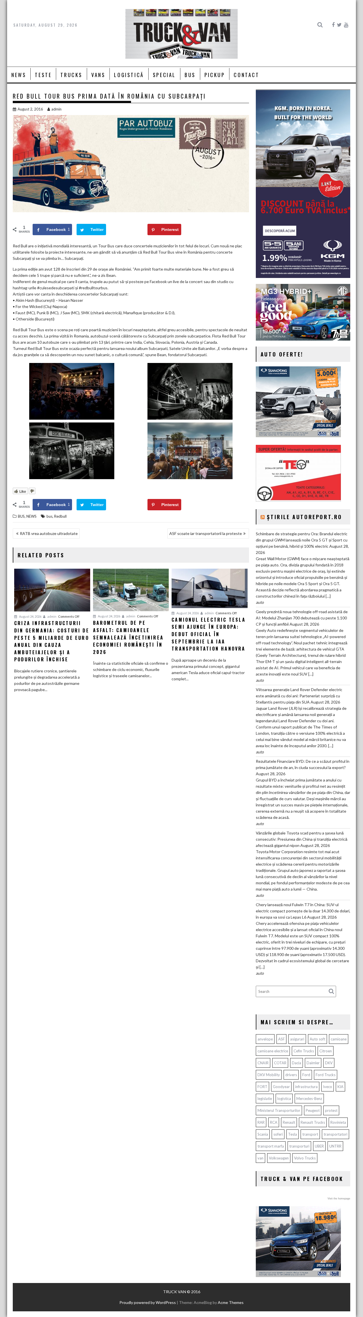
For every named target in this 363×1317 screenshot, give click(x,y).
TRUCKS (71, 74)
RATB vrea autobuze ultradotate (49, 533)
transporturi (299, 1146)
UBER (319, 1146)
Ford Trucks (325, 1074)
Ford (306, 1074)
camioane (339, 1039)
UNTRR (335, 1146)
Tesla (292, 1134)
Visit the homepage (339, 1198)
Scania (263, 1134)
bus (49, 516)
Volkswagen (279, 1158)
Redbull (60, 516)
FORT (262, 1086)
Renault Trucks (313, 1122)
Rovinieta (338, 1122)
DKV (329, 1063)
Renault (289, 1122)
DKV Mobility (269, 1074)
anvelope (265, 1039)
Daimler (313, 1063)
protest (331, 1110)
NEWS (18, 74)
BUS (190, 74)
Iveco (327, 1086)
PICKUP (214, 74)
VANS (98, 74)
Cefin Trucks (304, 1051)
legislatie (265, 1098)
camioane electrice (273, 1051)
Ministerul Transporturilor (279, 1110)
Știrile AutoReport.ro (304, 517)
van (260, 1158)
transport (310, 1134)
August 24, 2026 (29, 616)
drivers (291, 1074)
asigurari (297, 1039)
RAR (261, 1122)
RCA (273, 1122)
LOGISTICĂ (129, 74)
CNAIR (263, 1063)
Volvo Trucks (305, 1158)
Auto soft (317, 1039)
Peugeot (313, 1110)
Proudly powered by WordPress (147, 1302)
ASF (281, 1039)
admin (56, 109)
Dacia (296, 1063)
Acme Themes (231, 1302)
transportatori (335, 1134)
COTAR (280, 1063)
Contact (246, 74)
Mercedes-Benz (309, 1098)
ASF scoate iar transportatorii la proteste (205, 533)
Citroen (325, 1051)
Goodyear (281, 1086)
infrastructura (306, 1086)
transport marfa (271, 1146)
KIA (340, 1086)
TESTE (43, 74)
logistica (284, 1098)
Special (164, 74)
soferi (278, 1134)
